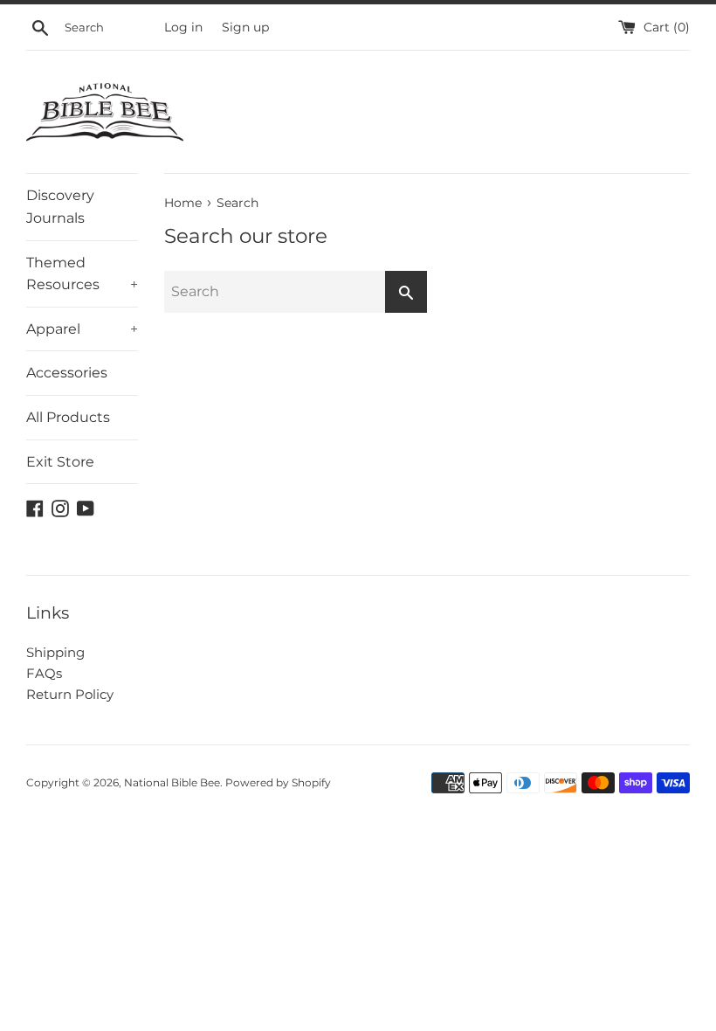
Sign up (245, 27)
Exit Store (60, 461)
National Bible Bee (172, 782)
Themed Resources (82, 274)
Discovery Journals (60, 206)
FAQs (44, 673)
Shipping (55, 652)
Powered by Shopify (278, 782)
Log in (183, 27)
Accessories (66, 372)
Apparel (82, 329)
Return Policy (70, 694)
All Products (68, 417)
